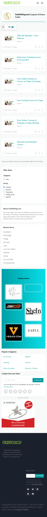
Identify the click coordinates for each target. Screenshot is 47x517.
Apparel (27, 357)
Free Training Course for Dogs (30, 101)
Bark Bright (7, 235)
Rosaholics (7, 232)
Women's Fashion (31, 368)
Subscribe (38, 380)
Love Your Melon (9, 249)
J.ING (5, 246)
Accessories (7, 357)
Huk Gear (6, 242)
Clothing (6, 362)
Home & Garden (9, 368)
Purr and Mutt (8, 259)
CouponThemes (22, 509)
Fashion (28, 362)
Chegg (5, 239)
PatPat (5, 256)
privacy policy (8, 387)
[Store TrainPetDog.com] (7, 16)
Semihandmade (8, 263)
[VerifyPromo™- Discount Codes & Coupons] (12, 3)
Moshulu (6, 252)
